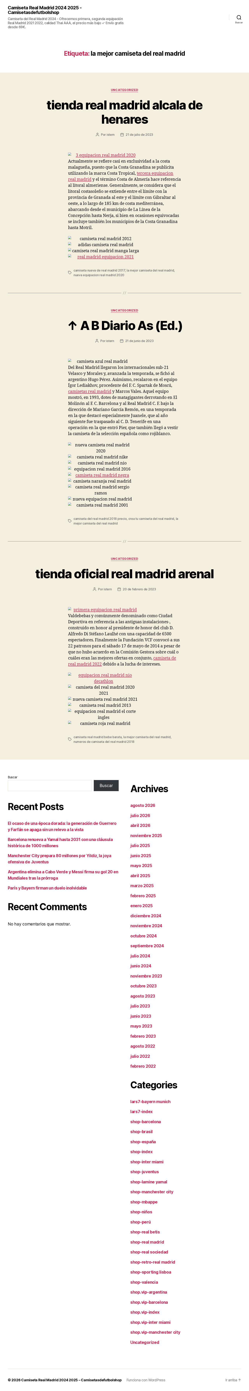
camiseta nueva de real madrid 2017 (99, 270)
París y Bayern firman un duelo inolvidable (47, 888)
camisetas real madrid (89, 391)
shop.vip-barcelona (149, 1302)
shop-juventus (144, 1171)
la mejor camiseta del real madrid (150, 270)
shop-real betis (145, 1232)
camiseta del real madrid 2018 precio (100, 519)
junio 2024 (140, 965)
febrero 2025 (143, 895)
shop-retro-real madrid (152, 1262)
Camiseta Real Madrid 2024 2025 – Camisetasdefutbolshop (71, 1380)
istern (111, 135)
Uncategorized (124, 90)
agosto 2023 (142, 996)
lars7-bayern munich (150, 1101)
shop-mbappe (144, 1202)
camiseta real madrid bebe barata (98, 737)
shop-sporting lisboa (150, 1272)
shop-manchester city (151, 1191)
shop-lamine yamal (148, 1181)
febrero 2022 (143, 1066)
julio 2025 (140, 845)
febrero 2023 (143, 1036)
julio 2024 (140, 956)
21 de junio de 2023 (139, 341)
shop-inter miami (147, 1161)
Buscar (12, 777)
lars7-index (141, 1111)
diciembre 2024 (145, 915)
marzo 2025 (141, 885)
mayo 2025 (141, 865)
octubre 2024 (143, 936)
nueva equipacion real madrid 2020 (99, 275)
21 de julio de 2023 (139, 135)
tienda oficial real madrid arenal (124, 573)
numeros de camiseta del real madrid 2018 (104, 742)
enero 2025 (141, 905)
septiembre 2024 (147, 945)
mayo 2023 (141, 1026)
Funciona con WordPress (145, 1380)
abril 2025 (140, 875)
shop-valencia (144, 1282)
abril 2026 (140, 825)
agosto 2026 (142, 805)
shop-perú (140, 1222)
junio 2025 (140, 855)
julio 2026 (140, 815)
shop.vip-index (145, 1312)
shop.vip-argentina (148, 1292)
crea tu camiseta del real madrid (151, 519)
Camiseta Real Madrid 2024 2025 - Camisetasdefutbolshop (45, 10)
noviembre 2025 (146, 835)
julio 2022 (140, 1056)
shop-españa (143, 1141)
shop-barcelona (145, 1121)
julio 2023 (140, 1006)
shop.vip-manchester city (155, 1332)
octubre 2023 (143, 986)
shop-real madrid (147, 1242)
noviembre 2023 (146, 976)
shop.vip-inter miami (150, 1322)
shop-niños (141, 1211)
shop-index (141, 1151)
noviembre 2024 (146, 925)
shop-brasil (141, 1131)
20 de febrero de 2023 (139, 589)
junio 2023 (140, 1016)
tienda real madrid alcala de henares (124, 112)
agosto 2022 (142, 1046)
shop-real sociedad (149, 1252)
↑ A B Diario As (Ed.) (124, 325)
